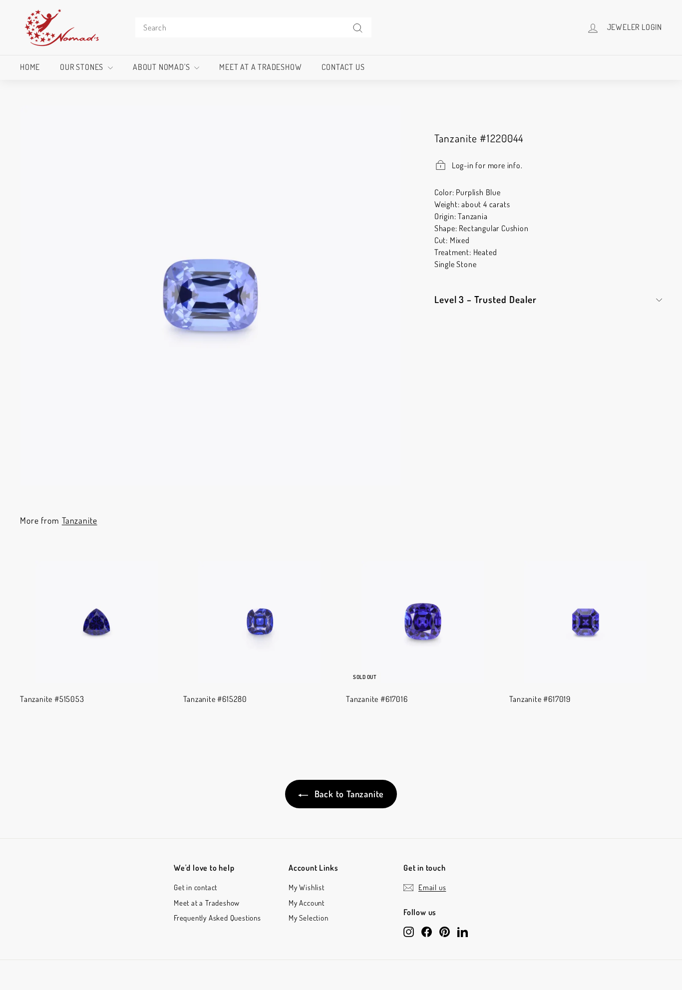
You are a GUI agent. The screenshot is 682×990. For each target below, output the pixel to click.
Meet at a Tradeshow (260, 67)
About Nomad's (162, 67)
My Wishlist (307, 887)
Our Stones (82, 67)
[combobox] (253, 27)
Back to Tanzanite (348, 793)
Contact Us (343, 67)
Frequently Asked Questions (217, 918)
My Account (307, 903)
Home (30, 67)
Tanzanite (79, 520)
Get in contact (195, 887)
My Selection (309, 918)
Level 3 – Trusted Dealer (485, 299)
